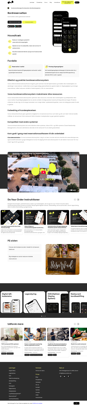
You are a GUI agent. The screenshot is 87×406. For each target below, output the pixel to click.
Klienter (78, 353)
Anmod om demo (29, 22)
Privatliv (38, 392)
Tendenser (27, 354)
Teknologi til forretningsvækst (36, 354)
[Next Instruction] (78, 199)
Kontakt (38, 387)
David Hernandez (28, 352)
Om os (45, 2)
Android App (18, 26)
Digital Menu (12, 370)
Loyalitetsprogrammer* (15, 393)
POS (10, 383)
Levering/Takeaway (14, 398)
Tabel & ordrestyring (14, 378)
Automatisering (10, 353)
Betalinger (4, 353)
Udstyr (54, 354)
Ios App (11, 26)
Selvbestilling (12, 381)
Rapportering (12, 388)
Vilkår (37, 395)
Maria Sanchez (74, 351)
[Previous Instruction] (75, 199)
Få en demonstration (14, 137)
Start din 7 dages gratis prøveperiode (67, 2)
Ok (76, 403)
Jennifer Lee (3, 351)
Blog (51, 2)
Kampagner (12, 386)
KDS (10, 375)
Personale (50, 354)
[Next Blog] (78, 324)
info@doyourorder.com (65, 373)
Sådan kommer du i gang (14, 22)
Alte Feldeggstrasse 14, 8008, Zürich (68, 370)
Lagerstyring (12, 373)
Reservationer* (13, 396)
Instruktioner (57, 2)
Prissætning (39, 2)
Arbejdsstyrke (12, 391)
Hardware (38, 382)
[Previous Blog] (75, 324)
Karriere (38, 390)
